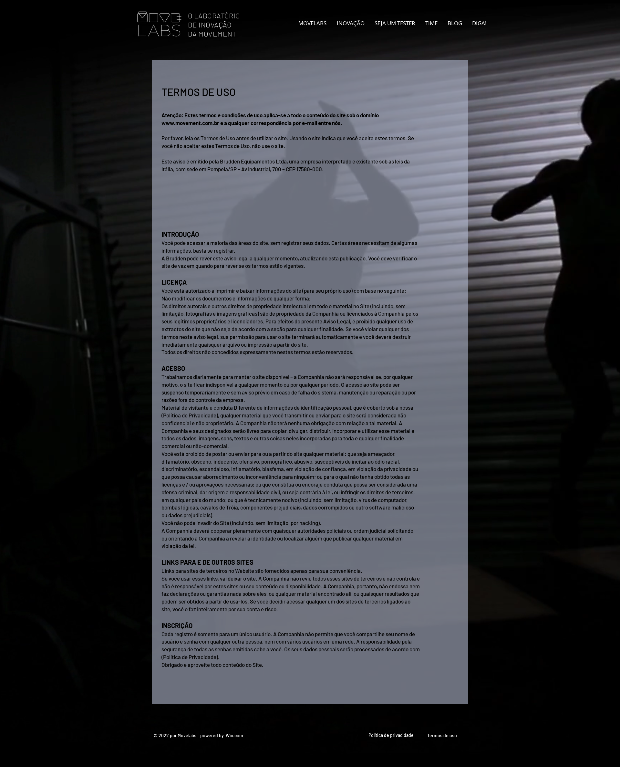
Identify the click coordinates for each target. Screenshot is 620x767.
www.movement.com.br (190, 123)
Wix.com (234, 735)
